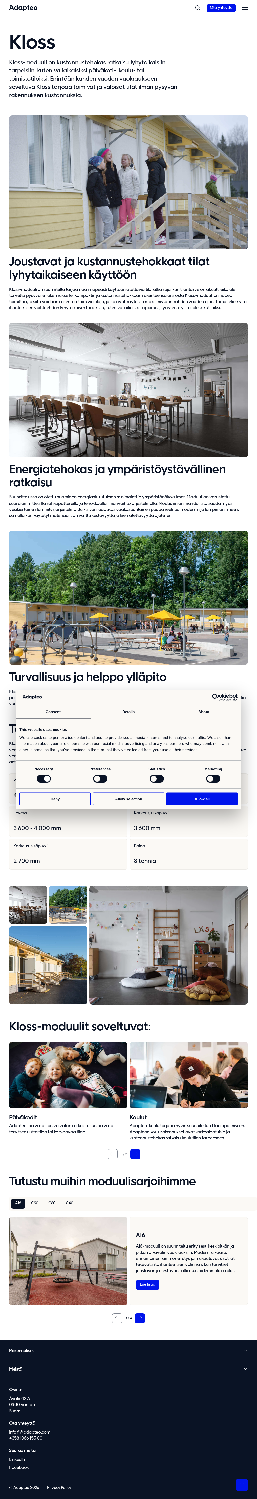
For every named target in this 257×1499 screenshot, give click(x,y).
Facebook (19, 1467)
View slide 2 (122, 1154)
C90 (34, 1203)
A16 (18, 1203)
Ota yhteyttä (221, 8)
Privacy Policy (59, 1488)
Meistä (15, 1369)
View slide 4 (126, 1318)
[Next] (135, 1154)
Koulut (138, 1118)
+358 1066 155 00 (25, 1438)
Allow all (202, 799)
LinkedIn (17, 1459)
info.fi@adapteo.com (29, 1432)
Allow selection (128, 799)
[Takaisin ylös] (242, 1485)
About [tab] (203, 712)
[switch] (100, 779)
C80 (52, 1203)
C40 (69, 1203)
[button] (198, 8)
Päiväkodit (23, 1118)
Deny (55, 799)
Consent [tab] (53, 712)
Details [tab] (128, 712)
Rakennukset (21, 1351)
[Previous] (113, 1154)
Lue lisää (147, 1285)
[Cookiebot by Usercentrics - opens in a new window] (216, 697)
